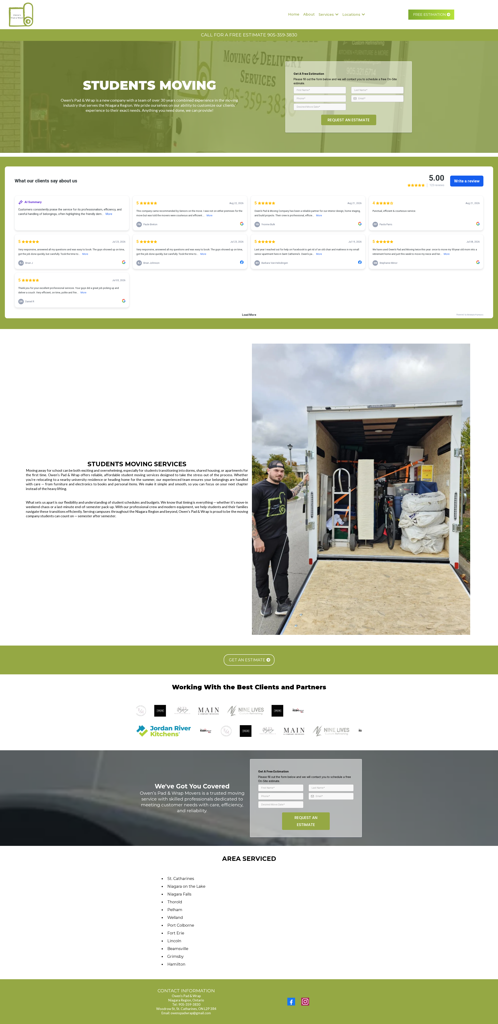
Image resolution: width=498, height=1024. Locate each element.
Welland (175, 917)
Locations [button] (351, 14)
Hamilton (176, 964)
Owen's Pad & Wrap (186, 996)
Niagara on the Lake (186, 886)
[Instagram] (305, 1002)
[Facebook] (291, 1002)
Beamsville (177, 948)
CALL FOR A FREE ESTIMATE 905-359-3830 (249, 35)
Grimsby (175, 956)
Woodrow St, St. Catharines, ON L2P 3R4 (186, 1009)
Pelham (174, 909)
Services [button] (327, 14)
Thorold (174, 902)
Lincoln (174, 941)
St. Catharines (180, 878)
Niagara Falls (179, 894)
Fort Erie (175, 933)
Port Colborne (180, 925)
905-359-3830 (189, 1004)
